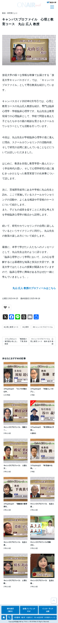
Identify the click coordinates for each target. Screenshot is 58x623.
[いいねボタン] (5, 307)
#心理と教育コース (11, 327)
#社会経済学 (38, 617)
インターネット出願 (47, 609)
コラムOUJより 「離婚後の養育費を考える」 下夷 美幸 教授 (16, 341)
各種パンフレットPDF (29, 609)
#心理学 (26, 327)
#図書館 (17, 617)
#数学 (23, 617)
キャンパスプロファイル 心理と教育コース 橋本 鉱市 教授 (41, 341)
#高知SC (29, 617)
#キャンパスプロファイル (43, 327)
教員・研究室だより (10, 13)
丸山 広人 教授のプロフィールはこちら (34, 288)
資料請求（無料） (10, 609)
